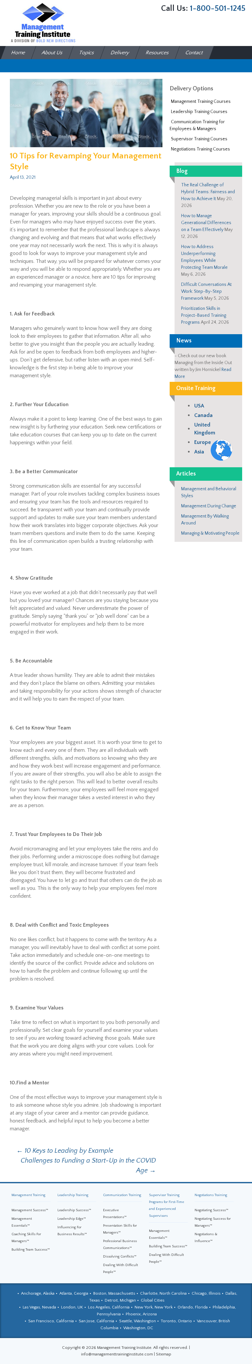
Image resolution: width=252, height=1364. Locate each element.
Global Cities (152, 1300)
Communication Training (122, 1195)
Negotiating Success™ (211, 1210)
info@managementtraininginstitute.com (117, 1354)
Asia (199, 452)
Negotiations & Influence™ (206, 1237)
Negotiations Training (211, 1195)
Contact (194, 53)
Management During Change (208, 506)
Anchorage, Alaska (37, 1293)
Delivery (120, 53)
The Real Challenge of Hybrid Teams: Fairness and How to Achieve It (208, 191)
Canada (203, 415)
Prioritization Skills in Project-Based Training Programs (203, 315)
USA (199, 406)
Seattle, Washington (137, 1321)
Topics (86, 53)
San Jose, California (96, 1321)
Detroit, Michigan (120, 1300)
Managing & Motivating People (210, 533)
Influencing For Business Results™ (72, 1230)
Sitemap (163, 1354)
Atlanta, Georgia (73, 1293)
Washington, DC (138, 1328)
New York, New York (154, 1307)
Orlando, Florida (193, 1307)
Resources (157, 53)
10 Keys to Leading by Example (64, 1150)
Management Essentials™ (21, 1222)
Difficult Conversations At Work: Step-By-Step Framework (206, 291)
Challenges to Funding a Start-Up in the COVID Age (88, 1165)
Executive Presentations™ (115, 1213)
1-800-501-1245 (217, 8)
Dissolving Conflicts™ (119, 1257)
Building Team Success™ (30, 1250)
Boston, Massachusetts (114, 1293)
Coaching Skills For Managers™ (26, 1237)
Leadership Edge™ (71, 1219)
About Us (52, 53)
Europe (202, 442)
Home (18, 53)
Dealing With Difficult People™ (120, 1268)
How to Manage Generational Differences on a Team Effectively (206, 222)
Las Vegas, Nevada (39, 1307)
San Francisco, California (51, 1321)
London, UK (72, 1307)
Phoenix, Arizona (141, 1314)
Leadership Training (72, 1195)
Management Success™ (29, 1210)
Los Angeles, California (109, 1307)
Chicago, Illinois (206, 1293)
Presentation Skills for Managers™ (120, 1229)
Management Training (28, 1195)
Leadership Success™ (74, 1210)
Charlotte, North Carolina (163, 1293)
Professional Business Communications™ (120, 1244)
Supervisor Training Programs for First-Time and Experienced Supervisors (166, 1205)
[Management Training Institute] (43, 23)
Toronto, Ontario (176, 1321)
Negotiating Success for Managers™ (213, 1222)
